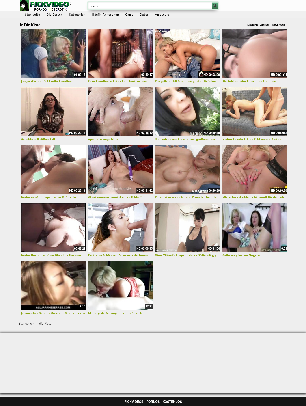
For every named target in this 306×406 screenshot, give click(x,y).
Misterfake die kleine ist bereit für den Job (253, 197)
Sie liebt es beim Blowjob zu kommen (249, 81)
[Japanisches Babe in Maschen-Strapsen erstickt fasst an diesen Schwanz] (53, 285)
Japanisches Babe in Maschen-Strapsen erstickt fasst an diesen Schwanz (73, 313)
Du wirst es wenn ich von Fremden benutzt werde (191, 197)
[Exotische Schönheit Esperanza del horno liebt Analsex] (120, 227)
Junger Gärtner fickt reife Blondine (46, 81)
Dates (144, 14)
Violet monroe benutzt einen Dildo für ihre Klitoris (125, 197)
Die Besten (54, 14)
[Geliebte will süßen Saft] (53, 111)
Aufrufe (264, 25)
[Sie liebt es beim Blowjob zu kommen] (254, 53)
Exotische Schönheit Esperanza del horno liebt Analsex (128, 255)
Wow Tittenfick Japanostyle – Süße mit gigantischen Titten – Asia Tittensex (210, 255)
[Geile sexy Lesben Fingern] (254, 227)
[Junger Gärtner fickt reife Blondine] (53, 53)
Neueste (252, 25)
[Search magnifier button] (215, 5)
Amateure (162, 14)
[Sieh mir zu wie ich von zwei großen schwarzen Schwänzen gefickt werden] (187, 111)
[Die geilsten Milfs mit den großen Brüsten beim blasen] (187, 53)
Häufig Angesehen (105, 14)
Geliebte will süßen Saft (38, 139)
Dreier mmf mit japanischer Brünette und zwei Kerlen (60, 197)
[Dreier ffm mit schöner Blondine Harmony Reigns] (53, 227)
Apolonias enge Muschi (104, 139)
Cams (129, 14)
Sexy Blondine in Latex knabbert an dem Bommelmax (127, 81)
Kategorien (77, 14)
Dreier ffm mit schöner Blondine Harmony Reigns (57, 255)
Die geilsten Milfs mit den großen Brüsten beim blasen (194, 81)
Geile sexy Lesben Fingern (241, 255)
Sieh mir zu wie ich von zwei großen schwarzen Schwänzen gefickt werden (209, 139)
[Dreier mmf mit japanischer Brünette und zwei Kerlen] (53, 169)
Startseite (32, 14)
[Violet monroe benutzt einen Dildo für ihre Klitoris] (120, 169)
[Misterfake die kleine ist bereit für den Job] (254, 169)
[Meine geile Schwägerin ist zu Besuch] (120, 285)
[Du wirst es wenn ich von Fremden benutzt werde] (187, 169)
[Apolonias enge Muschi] (120, 111)
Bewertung (278, 25)
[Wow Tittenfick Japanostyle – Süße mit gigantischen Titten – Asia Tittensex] (187, 227)
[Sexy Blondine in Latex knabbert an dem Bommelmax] (120, 53)
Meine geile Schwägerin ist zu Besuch (115, 313)
